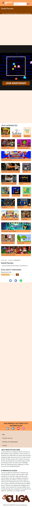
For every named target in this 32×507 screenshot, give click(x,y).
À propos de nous (7, 438)
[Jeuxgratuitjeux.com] (7, 3)
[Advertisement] (16, 29)
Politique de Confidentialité (10, 442)
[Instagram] (23, 428)
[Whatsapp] (21, 280)
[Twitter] (10, 280)
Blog (3, 434)
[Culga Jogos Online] (16, 498)
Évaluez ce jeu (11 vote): (6, 272)
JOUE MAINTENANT (16, 83)
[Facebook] (15, 280)
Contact (4, 445)
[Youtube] (18, 428)
